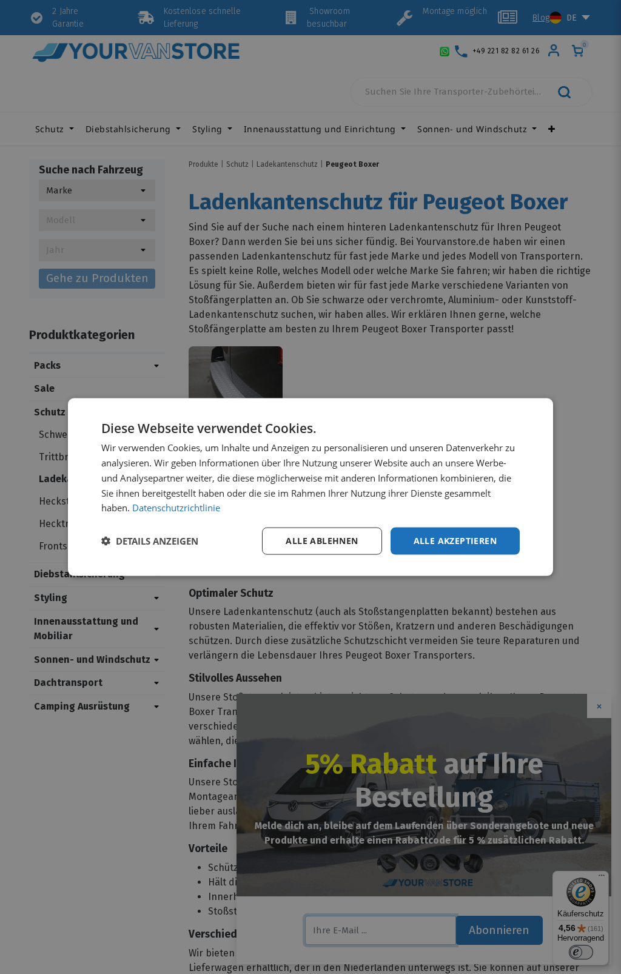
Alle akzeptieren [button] (455, 540)
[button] (149, 541)
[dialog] (310, 487)
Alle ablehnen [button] (322, 540)
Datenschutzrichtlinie (176, 508)
